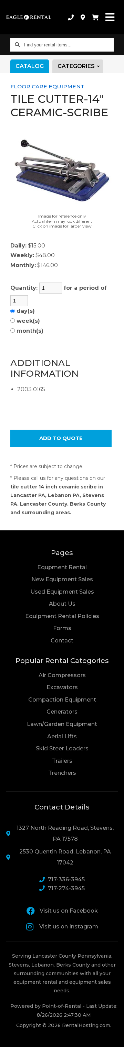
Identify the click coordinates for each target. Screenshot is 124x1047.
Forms (62, 628)
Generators (62, 711)
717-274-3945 (66, 888)
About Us (62, 603)
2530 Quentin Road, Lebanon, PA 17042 (65, 857)
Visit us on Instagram (68, 926)
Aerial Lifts (62, 736)
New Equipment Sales (62, 579)
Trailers (62, 761)
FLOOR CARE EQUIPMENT (47, 86)
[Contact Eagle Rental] (83, 17)
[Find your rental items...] (17, 45)
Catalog (30, 66)
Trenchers (62, 773)
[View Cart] (95, 17)
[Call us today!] (71, 17)
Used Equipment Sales (62, 591)
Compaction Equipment (62, 699)
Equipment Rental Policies (62, 616)
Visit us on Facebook (69, 910)
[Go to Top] (114, 1037)
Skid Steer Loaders (62, 748)
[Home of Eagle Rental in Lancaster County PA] (28, 17)
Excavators (62, 687)
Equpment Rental (62, 567)
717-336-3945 (66, 879)
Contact (62, 640)
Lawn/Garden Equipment (62, 724)
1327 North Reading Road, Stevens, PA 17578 (65, 833)
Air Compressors (62, 675)
